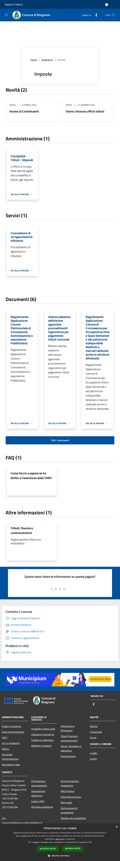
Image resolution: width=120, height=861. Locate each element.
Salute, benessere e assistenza (71, 748)
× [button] (116, 827)
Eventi (93, 759)
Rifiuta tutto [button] (72, 848)
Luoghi (93, 753)
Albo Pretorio (68, 791)
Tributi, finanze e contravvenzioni (22, 530)
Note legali (66, 802)
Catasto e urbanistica (42, 740)
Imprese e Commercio (42, 734)
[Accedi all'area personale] (106, 4)
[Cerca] (113, 15)
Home (34, 60)
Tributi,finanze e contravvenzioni (69, 738)
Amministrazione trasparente (70, 783)
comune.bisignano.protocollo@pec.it (22, 823)
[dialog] (60, 842)
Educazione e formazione (68, 728)
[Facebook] (95, 15)
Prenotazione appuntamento (39, 783)
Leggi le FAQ (37, 801)
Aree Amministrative (13, 732)
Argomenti (47, 60)
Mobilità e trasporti (41, 746)
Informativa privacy (71, 797)
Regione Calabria (13, 4)
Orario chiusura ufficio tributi (85, 111)
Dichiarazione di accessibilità (69, 810)
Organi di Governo (11, 726)
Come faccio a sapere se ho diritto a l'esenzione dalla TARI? (31, 475)
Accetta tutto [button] (48, 848)
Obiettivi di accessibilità (73, 818)
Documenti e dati (11, 764)
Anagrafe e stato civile (43, 729)
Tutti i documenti (60, 440)
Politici (5, 749)
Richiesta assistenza (42, 807)
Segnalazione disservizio (38, 793)
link (90, 842)
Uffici (4, 737)
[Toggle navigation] (6, 15)
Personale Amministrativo (10, 757)
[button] (60, 855)
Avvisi (13, 105)
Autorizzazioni (68, 756)
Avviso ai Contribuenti (24, 111)
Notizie (94, 726)
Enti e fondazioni (11, 743)
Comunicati (96, 732)
